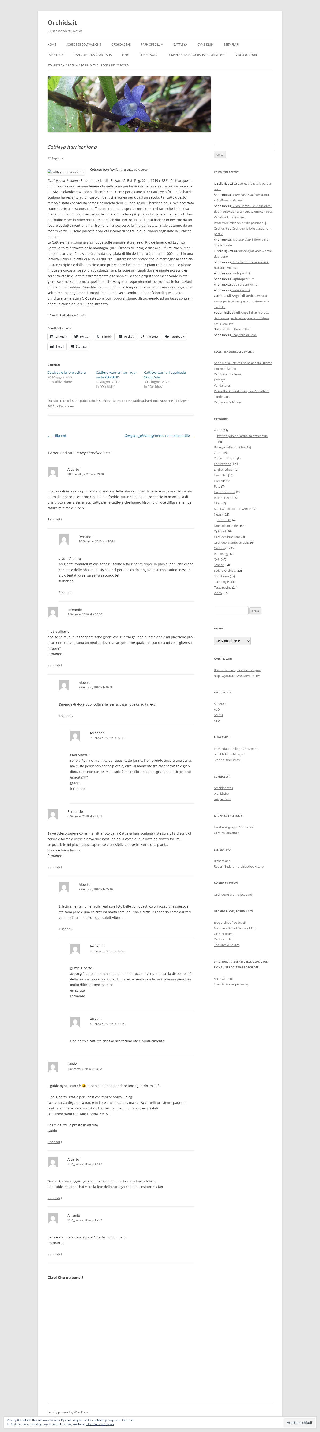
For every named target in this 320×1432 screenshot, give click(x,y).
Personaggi (221, 554)
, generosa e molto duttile (159, 435)
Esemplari (231, 45)
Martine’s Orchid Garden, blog (234, 928)
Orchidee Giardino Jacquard (233, 894)
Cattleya (180, 45)
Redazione (66, 406)
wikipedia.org (223, 799)
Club (217, 453)
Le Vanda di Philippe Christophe (236, 749)
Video (218, 593)
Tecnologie (221, 582)
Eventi (218, 481)
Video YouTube (247, 55)
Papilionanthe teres (227, 374)
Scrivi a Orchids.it (226, 570)
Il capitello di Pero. (239, 329)
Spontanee (221, 576)
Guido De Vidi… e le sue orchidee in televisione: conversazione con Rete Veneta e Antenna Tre (243, 211)
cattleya (138, 400)
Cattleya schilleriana (228, 402)
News (218, 514)
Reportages (148, 55)
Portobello (224, 520)
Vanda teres (222, 385)
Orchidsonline (223, 939)
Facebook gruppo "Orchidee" (234, 827)
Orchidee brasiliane (227, 537)
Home (52, 45)
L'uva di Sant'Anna (244, 284)
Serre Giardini (223, 978)
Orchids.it (62, 22)
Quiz (217, 559)
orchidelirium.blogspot (230, 754)
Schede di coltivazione (83, 45)
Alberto (73, 1159)
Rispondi (54, 519)
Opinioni (220, 531)
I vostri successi (224, 492)
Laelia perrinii (240, 273)
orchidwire (221, 793)
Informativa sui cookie (100, 1424)
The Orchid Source (226, 945)
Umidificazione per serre (231, 984)
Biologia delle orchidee (229, 447)
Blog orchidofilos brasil (230, 922)
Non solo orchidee (226, 526)
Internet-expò (223, 497)
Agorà (218, 430)
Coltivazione (222, 464)
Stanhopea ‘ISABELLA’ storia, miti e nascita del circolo (88, 65)
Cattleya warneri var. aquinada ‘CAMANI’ (117, 374)
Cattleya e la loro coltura (67, 372)
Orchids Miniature (226, 833)
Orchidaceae (121, 45)
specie (168, 400)
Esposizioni (56, 55)
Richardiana (222, 861)
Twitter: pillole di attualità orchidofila (242, 436)
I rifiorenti (57, 435)
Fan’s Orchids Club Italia (93, 55)
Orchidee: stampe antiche (231, 542)
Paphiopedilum (152, 45)
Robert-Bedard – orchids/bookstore (239, 866)
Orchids (104, 400)
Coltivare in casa (225, 458)
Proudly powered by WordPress (68, 1412)
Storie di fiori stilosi (227, 760)
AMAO (218, 715)
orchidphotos (223, 788)
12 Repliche (55, 158)
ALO (217, 709)
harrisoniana (154, 400)
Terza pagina (222, 587)
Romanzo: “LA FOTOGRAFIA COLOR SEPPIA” (196, 55)
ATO (217, 720)
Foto (125, 55)
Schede (219, 565)
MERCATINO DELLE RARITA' (233, 509)
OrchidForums (224, 934)
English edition (224, 469)
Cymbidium (205, 45)
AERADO (220, 704)
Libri (217, 503)
